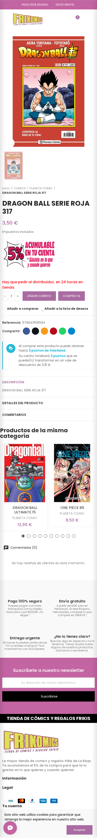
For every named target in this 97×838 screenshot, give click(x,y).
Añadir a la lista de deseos (66, 308)
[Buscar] (68, 19)
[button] (33, 4)
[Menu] (4, 19)
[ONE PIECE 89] (72, 473)
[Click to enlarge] (10, 142)
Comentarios (14, 414)
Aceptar (79, 830)
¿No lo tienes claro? (72, 636)
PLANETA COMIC (24, 518)
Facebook (26, 331)
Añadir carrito (39, 296)
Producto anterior (80, 190)
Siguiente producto (91, 190)
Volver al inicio (85, 190)
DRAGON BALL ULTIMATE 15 (25, 510)
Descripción (13, 382)
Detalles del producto (22, 403)
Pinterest (53, 331)
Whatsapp (62, 331)
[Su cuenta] (84, 19)
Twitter (35, 331)
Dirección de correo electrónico (44, 331)
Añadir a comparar (23, 308)
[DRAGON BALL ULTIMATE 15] (24, 473)
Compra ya (71, 296)
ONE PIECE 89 (72, 507)
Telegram (71, 331)
